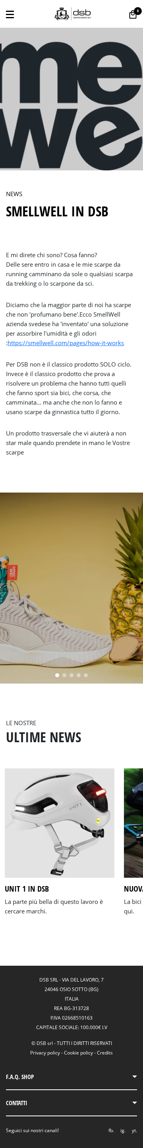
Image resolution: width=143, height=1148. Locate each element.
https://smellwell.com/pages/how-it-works (66, 343)
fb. (111, 1130)
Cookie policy (78, 1052)
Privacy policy (45, 1052)
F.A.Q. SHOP (20, 1077)
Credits (105, 1052)
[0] (133, 14)
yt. (134, 1130)
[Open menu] (10, 14)
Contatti (16, 1103)
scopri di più (23, 921)
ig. (123, 1130)
